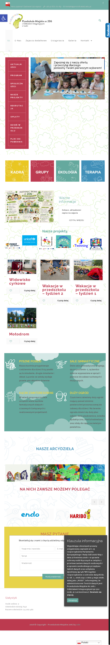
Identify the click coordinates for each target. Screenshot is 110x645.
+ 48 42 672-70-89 (53, 6)
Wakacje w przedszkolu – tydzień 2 (54, 290)
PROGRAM (16, 75)
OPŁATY (15, 117)
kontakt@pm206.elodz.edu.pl (78, 6)
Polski (84, 642)
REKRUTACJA (16, 107)
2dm (78, 625)
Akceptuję (72, 600)
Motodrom (19, 334)
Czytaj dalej (29, 290)
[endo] (30, 514)
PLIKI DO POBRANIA (16, 140)
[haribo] (80, 514)
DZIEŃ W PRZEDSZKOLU (16, 128)
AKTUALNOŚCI (16, 65)
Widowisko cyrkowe (19, 282)
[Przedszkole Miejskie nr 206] (31, 20)
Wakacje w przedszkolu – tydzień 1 (87, 290)
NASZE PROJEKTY (16, 96)
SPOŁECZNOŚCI (16, 85)
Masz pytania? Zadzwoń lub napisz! (25, 6)
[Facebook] (103, 3)
